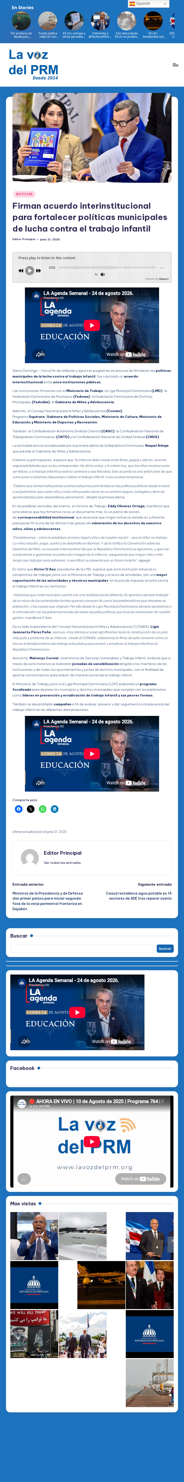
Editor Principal (63, 853)
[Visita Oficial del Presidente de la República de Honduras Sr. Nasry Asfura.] (150, 1334)
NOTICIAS (24, 194)
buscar (165, 948)
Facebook (22, 1068)
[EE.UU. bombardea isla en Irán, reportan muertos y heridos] (101, 1285)
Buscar (19, 936)
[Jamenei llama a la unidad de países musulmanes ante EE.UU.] (34, 1334)
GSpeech (163, 279)
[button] (62, 862)
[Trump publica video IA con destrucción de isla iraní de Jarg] (150, 1383)
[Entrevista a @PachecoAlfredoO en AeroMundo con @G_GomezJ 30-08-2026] (34, 1236)
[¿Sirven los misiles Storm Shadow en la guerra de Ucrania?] (83, 1236)
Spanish (142, 3)
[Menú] (175, 64)
